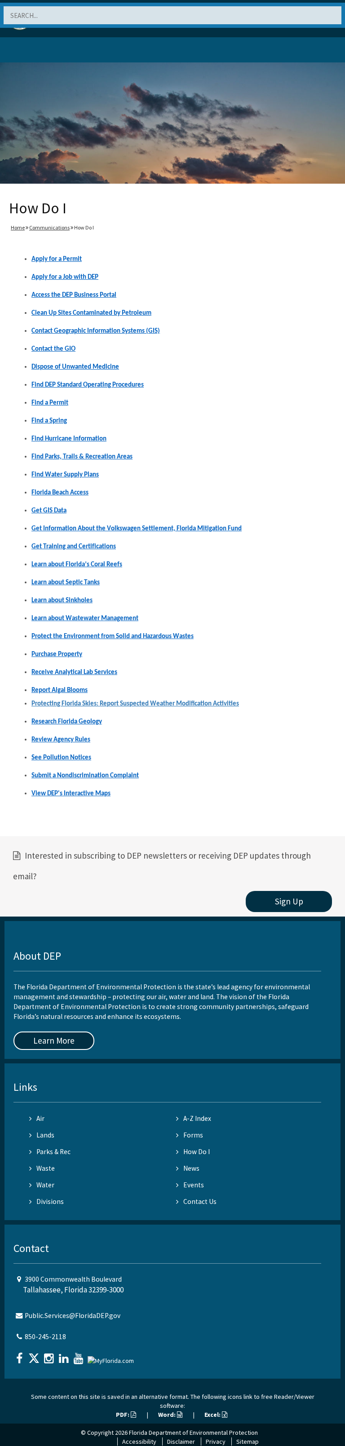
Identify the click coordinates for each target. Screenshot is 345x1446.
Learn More (54, 1040)
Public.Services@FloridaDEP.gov (72, 1315)
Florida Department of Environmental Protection (193, 1432)
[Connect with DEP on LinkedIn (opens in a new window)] (64, 1355)
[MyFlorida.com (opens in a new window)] (112, 1357)
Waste (45, 1168)
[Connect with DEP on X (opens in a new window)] (35, 1355)
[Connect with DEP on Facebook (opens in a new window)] (20, 1355)
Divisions (50, 1201)
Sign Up (289, 901)
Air (40, 1118)
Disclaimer (181, 1441)
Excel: (213, 1415)
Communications (49, 227)
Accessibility (139, 1441)
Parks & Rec (53, 1151)
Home (18, 227)
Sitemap (247, 1441)
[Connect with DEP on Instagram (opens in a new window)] (50, 1355)
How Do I (196, 1151)
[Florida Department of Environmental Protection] (28, 51)
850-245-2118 (45, 1336)
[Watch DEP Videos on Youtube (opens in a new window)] (79, 1355)
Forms (193, 1135)
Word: (167, 1415)
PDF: (123, 1415)
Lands (45, 1135)
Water (45, 1185)
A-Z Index (197, 1118)
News (191, 1168)
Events (193, 1185)
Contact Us (200, 1201)
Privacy (216, 1441)
